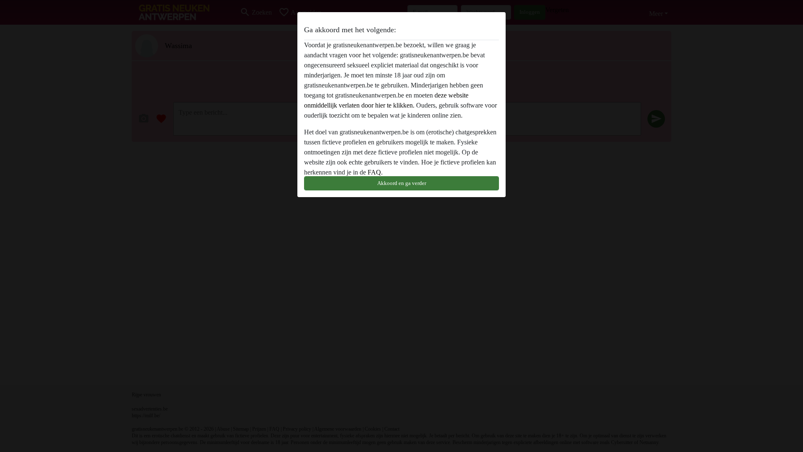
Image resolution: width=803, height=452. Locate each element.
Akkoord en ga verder (401, 183)
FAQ (374, 172)
